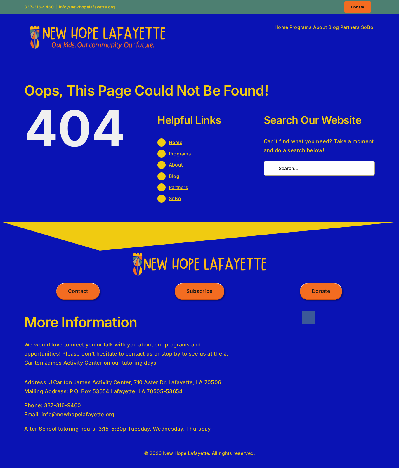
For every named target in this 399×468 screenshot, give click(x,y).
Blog (174, 176)
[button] (78, 291)
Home (175, 142)
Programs (180, 154)
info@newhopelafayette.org (87, 6)
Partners (178, 187)
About (176, 165)
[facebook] (308, 317)
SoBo (175, 198)
